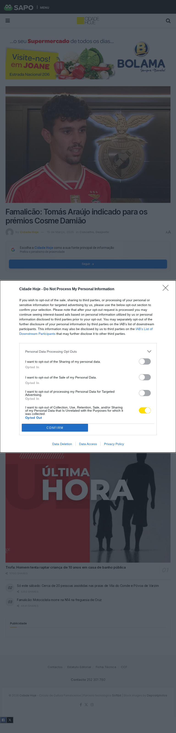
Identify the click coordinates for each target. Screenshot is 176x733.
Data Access (88, 444)
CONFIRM (55, 428)
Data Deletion (62, 444)
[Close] (167, 289)
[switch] (145, 361)
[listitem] (88, 351)
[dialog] (88, 366)
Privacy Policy (114, 444)
